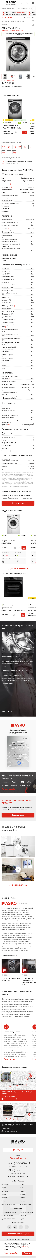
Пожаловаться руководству (18, 1234)
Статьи (22, 1191)
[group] (11, 970)
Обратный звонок (18, 1158)
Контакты (23, 1197)
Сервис (4, 1194)
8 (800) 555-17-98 (18, 1170)
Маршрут (4, 1093)
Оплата (4, 1188)
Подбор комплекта (8, 1215)
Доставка (5, 1191)
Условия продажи (25, 1204)
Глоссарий (23, 1215)
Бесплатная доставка (12, 1032)
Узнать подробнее (11, 1253)
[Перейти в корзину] (33, 3)
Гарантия (4, 1197)
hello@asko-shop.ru (18, 1177)
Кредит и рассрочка (8, 1204)
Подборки (23, 1184)
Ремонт (4, 1201)
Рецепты (22, 1194)
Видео (22, 1219)
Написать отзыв (18, 503)
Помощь (22, 1201)
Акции (22, 1188)
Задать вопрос (18, 815)
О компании (5, 1184)
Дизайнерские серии (8, 1219)
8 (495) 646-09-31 (18, 1163)
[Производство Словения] (13, 586)
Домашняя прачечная (9, 1212)
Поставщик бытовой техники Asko (18, 1239)
